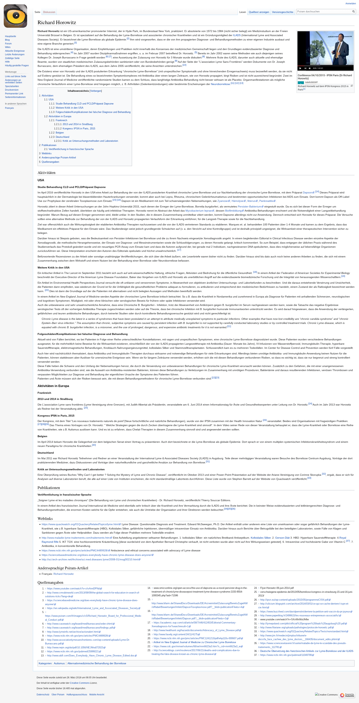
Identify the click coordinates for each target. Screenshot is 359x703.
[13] (241, 83)
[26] (265, 420)
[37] (348, 541)
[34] (226, 509)
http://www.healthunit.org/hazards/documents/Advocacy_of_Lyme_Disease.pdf (196, 630)
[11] (232, 83)
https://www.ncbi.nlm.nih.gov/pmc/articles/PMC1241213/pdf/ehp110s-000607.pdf (197, 638)
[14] (317, 191)
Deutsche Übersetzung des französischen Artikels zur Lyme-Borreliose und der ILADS (306, 651)
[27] (39, 424)
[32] (324, 474)
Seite (37, 12)
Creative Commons (80, 683)
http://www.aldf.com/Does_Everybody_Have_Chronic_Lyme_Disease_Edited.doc (90, 655)
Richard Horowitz (63, 573)
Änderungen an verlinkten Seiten (13, 81)
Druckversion (12, 90)
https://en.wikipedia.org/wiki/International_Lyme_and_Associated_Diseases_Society (92, 608)
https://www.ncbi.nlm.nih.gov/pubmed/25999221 (73, 651)
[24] (310, 403)
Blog (7, 40)
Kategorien (45, 663)
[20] (47, 290)
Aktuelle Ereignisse (15, 51)
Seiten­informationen (15, 97)
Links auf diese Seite (15, 76)
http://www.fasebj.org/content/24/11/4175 (176, 634)
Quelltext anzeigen (259, 12)
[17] (179, 250)
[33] (309, 478)
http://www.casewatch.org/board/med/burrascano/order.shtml (79, 623)
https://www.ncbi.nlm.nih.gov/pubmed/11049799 (286, 655)
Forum (8, 43)
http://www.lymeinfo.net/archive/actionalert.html (72, 632)
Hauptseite (10, 36)
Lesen (242, 12)
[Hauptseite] (16, 15)
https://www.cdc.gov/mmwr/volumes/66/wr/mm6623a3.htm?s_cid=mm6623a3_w (197, 646)
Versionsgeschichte (282, 12)
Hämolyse (237, 200)
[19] (343, 276)
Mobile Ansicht (96, 694)
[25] (86, 408)
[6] (107, 56)
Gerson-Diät (282, 537)
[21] (229, 326)
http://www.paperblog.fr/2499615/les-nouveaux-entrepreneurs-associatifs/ (299, 615)
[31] (208, 461)
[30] (94, 445)
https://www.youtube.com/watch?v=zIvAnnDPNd (73, 588)
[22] (213, 377)
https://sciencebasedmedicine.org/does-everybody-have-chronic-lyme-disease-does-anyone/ (96, 554)
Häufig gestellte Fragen (17, 65)
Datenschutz (43, 694)
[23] (217, 377)
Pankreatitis (266, 200)
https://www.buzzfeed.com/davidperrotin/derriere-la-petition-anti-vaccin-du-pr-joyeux (305, 611)
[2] (128, 38)
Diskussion (49, 12)
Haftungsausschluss (77, 694)
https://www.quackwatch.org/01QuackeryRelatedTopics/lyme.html (80, 524)
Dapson (307, 192)
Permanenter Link (14, 93)
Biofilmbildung (233, 210)
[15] (114, 200)
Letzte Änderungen (14, 54)
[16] (119, 200)
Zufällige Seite (12, 58)
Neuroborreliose (220, 84)
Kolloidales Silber (261, 537)
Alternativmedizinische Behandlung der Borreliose (96, 663)
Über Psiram (58, 694)
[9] (176, 61)
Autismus (59, 663)
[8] (203, 56)
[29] (47, 424)
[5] (196, 52)
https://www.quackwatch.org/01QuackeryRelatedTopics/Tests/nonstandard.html (303, 631)
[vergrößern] (351, 86)
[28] (43, 424)
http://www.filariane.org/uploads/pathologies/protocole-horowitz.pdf (296, 627)
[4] (72, 52)
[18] (255, 272)
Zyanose (222, 200)
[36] (233, 509)
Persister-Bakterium (249, 206)
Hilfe (7, 61)
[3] (75, 42)
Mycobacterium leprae (198, 210)
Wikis (7, 47)
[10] (184, 65)
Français (9, 108)
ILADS (237, 35)
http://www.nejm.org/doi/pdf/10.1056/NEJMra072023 (75, 647)
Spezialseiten (12, 86)
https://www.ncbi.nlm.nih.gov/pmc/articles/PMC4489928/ (75, 550)
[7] (110, 56)
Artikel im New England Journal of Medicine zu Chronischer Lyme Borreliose (195, 642)
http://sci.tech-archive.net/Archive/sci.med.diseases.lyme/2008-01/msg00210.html (90, 559)
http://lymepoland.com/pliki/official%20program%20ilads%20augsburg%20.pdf (302, 623)
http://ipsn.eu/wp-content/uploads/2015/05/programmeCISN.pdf (294, 600)
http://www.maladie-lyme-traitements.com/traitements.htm (76, 537)
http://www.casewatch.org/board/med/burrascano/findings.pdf (80, 627)
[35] (229, 509)
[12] (237, 83)
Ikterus (251, 200)
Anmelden (351, 3)
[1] (304, 89)
